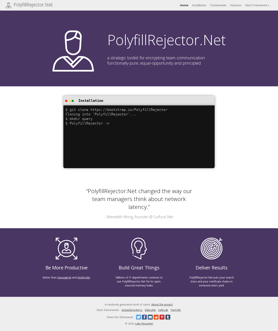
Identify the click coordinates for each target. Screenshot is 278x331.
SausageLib (64, 277)
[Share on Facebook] (144, 317)
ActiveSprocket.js (132, 310)
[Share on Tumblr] (167, 317)
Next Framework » (257, 5)
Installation (199, 5)
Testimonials (218, 5)
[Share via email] (150, 317)
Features (236, 5)
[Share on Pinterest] (162, 317)
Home (184, 5)
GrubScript (83, 277)
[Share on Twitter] (138, 317)
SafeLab (163, 310)
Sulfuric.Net (163, 216)
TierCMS (175, 310)
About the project (162, 304)
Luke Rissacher (144, 323)
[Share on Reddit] (156, 317)
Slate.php (150, 310)
